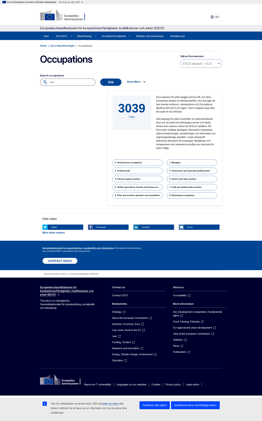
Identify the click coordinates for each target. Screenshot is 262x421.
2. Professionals (122, 171)
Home (43, 45)
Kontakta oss (177, 36)
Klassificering (84, 36)
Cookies (155, 384)
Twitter (54, 227)
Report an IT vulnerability (97, 384)
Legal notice (192, 384)
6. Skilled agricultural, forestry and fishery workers (139, 187)
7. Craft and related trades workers (185, 187)
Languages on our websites (131, 384)
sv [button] (217, 16)
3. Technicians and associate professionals (189, 171)
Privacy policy (173, 384)
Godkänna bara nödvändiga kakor (195, 405)
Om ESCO (61, 36)
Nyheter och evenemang (149, 36)
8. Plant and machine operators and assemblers (137, 195)
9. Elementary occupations (181, 195)
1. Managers (175, 162)
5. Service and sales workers (182, 179)
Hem (46, 36)
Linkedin (146, 227)
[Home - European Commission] (64, 15)
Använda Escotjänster (114, 36)
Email (189, 227)
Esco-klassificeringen (62, 45)
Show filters (133, 82)
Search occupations (52, 75)
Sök (111, 82)
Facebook (101, 227)
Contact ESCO (120, 295)
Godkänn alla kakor (155, 405)
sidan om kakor (110, 403)
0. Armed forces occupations (128, 162)
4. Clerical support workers (127, 179)
